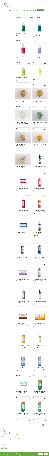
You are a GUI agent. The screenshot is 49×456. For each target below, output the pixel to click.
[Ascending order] (26, 17)
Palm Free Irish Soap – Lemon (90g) (39, 145)
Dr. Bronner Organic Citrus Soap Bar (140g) (39, 324)
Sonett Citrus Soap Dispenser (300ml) (39, 78)
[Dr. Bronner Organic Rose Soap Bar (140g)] (23, 181)
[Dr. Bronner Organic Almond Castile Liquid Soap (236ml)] (40, 406)
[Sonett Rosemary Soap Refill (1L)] (23, 26)
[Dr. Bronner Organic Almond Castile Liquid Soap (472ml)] (23, 406)
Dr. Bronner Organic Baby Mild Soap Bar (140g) (22, 392)
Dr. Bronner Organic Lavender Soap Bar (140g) (23, 280)
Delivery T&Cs (17, 440)
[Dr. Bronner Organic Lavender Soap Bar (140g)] (23, 272)
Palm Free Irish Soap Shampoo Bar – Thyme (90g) (23, 100)
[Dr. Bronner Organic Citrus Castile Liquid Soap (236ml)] (40, 338)
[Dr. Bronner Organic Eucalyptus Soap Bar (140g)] (23, 316)
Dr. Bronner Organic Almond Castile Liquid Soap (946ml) (39, 392)
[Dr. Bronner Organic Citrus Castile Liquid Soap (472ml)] (23, 338)
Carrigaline (17, 434)
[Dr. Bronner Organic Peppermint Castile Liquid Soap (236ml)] (40, 249)
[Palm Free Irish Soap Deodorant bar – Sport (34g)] (23, 115)
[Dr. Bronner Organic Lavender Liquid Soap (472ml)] (40, 272)
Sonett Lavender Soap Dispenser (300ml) (38, 56)
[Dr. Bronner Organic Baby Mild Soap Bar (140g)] (23, 384)
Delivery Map (17, 438)
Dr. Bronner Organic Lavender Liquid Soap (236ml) (23, 302)
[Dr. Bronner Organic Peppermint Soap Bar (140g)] (23, 225)
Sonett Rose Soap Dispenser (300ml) (22, 56)
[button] (45, 10)
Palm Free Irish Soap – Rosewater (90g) (21, 145)
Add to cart (18, 40)
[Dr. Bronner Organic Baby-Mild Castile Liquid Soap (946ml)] (23, 360)
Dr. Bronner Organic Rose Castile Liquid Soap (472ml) (22, 211)
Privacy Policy (3, 447)
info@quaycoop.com (5, 437)
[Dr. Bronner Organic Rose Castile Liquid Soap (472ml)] (23, 203)
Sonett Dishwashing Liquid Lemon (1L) (22, 78)
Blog (10, 439)
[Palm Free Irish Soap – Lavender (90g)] (23, 159)
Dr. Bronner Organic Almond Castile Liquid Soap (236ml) (39, 414)
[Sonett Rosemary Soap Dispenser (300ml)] (40, 26)
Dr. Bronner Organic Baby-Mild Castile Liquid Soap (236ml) (39, 369)
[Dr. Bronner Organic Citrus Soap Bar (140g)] (40, 316)
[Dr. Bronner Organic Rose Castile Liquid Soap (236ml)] (40, 203)
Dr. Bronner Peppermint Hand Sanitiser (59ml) (39, 167)
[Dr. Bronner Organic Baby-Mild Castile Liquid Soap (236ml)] (40, 360)
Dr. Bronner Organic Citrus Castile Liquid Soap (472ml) (22, 346)
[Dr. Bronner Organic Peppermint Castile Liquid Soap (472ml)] (23, 249)
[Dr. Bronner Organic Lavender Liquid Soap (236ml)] (23, 294)
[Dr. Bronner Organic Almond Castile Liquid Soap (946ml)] (40, 384)
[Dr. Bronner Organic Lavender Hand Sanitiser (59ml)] (40, 294)
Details (29, 41)
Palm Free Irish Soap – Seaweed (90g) (40, 123)
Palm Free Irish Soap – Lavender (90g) (21, 167)
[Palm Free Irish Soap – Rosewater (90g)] (23, 137)
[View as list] (39, 17)
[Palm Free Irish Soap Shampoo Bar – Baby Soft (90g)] (40, 93)
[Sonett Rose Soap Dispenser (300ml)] (23, 48)
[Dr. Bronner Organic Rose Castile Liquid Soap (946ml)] (40, 181)
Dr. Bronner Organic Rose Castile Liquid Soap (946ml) (39, 189)
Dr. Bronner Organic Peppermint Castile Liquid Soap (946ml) (39, 234)
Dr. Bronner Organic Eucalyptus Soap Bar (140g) (22, 324)
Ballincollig (17, 435)
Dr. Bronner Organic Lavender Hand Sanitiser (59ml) (39, 302)
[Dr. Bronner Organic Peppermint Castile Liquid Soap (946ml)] (40, 225)
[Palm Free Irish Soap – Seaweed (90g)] (40, 115)
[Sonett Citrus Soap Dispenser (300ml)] (40, 71)
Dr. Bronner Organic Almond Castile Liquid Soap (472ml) (22, 414)
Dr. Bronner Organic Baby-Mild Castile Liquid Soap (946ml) (22, 369)
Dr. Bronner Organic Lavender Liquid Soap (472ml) (39, 280)
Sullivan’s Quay (17, 433)
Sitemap (2, 449)
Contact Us (11, 437)
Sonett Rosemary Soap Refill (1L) (22, 34)
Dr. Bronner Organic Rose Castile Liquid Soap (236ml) (39, 211)
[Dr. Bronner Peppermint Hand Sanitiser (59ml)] (40, 159)
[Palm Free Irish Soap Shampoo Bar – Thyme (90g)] (23, 93)
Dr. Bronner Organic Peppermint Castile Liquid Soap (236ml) (39, 257)
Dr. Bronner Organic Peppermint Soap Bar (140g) (22, 233)
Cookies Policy (4, 448)
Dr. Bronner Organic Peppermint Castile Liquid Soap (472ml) (22, 257)
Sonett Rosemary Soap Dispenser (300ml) (38, 34)
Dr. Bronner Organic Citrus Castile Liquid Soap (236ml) (39, 346)
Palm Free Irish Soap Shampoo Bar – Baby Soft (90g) (39, 100)
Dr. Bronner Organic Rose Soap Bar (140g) (22, 189)
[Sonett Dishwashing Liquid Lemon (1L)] (23, 71)
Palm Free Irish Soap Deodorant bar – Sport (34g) (22, 123)
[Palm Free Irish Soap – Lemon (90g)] (40, 137)
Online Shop (17, 437)
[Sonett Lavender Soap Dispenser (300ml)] (40, 48)
